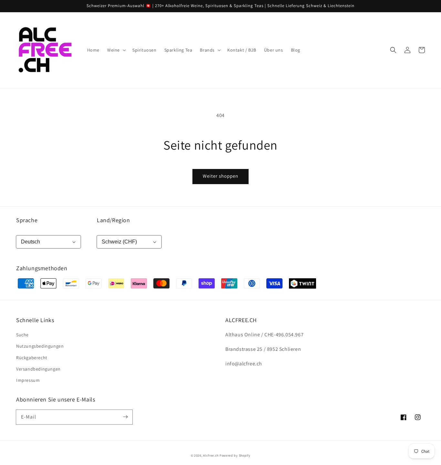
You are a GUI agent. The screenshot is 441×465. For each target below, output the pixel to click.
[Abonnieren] (125, 417)
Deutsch (30, 241)
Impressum (28, 380)
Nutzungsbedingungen (40, 346)
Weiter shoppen (220, 176)
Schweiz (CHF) (119, 241)
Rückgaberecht (31, 358)
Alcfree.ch (211, 455)
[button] (393, 50)
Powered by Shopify (235, 455)
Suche (22, 335)
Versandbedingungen (38, 369)
